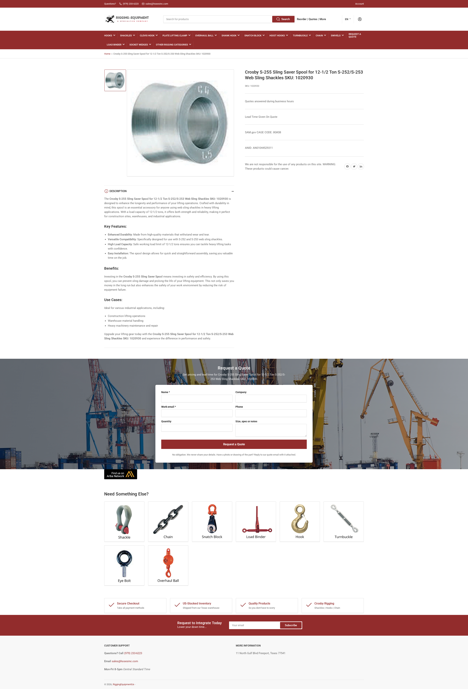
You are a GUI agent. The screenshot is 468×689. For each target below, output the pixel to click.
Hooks (108, 35)
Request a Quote (355, 35)
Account (359, 3)
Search (285, 19)
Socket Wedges (138, 44)
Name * (165, 392)
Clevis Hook (147, 35)
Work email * (168, 406)
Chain (319, 35)
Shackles (126, 35)
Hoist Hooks (277, 35)
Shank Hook (229, 35)
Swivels (336, 35)
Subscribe (291, 625)
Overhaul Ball (204, 35)
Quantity (166, 421)
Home (107, 53)
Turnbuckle (300, 35)
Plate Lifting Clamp (175, 35)
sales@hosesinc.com (125, 661)
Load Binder (114, 44)
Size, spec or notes (246, 421)
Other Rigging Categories (172, 44)
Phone (239, 406)
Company (240, 392)
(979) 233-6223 (133, 653)
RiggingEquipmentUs (123, 684)
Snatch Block (252, 35)
